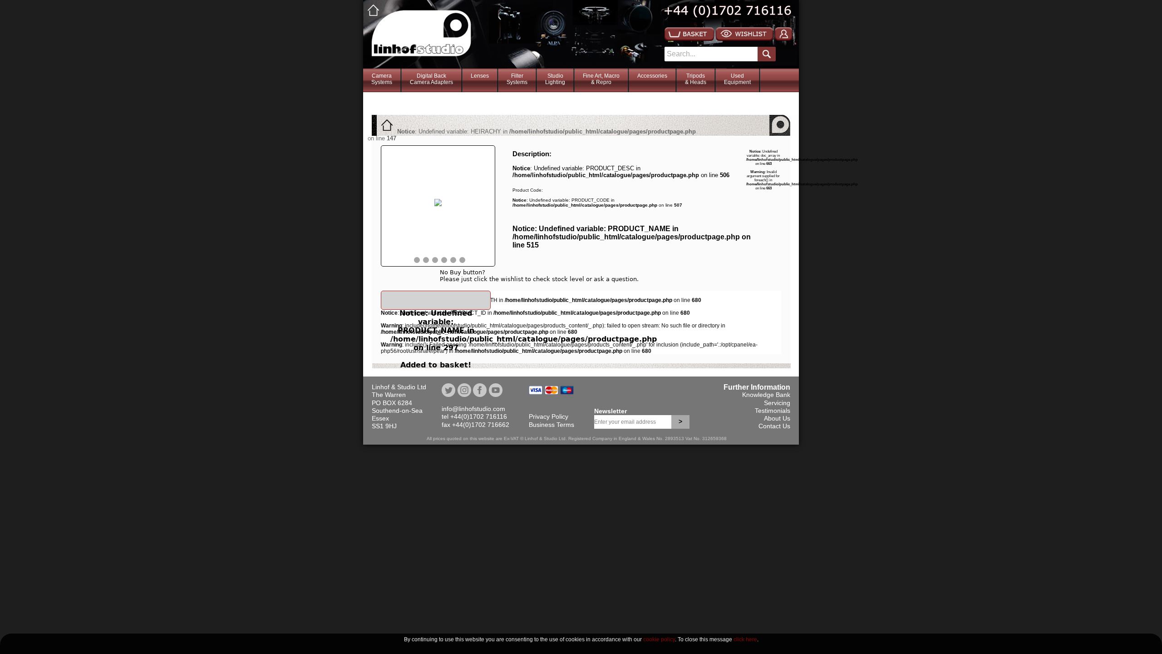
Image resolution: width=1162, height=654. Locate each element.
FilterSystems (517, 79)
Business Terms (551, 424)
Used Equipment (737, 79)
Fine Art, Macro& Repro (601, 79)
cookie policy (659, 639)
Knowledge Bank (766, 394)
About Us (777, 418)
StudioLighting (555, 79)
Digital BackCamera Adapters (431, 79)
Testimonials (772, 410)
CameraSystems (381, 79)
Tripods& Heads (695, 79)
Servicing (777, 402)
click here (745, 639)
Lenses (480, 76)
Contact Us (774, 426)
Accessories (652, 76)
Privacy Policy (548, 416)
